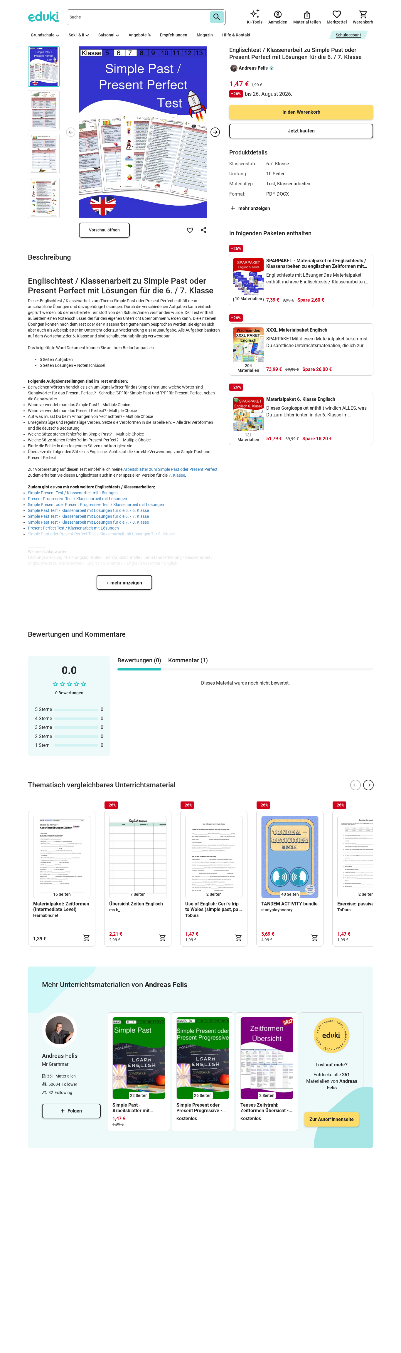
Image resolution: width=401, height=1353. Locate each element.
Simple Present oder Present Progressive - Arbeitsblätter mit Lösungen (199, 1107)
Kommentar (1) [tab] (188, 660)
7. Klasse (177, 475)
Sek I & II (76, 35)
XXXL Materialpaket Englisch (296, 330)
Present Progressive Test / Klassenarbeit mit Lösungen (77, 498)
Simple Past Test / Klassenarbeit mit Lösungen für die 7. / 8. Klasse (88, 522)
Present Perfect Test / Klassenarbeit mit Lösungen (73, 528)
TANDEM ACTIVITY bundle (289, 904)
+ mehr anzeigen (124, 583)
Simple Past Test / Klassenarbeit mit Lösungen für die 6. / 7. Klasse (88, 516)
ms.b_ (114, 909)
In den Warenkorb (301, 112)
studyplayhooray (276, 909)
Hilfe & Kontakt (236, 35)
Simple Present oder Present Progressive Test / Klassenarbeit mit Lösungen (96, 504)
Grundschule (43, 35)
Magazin (205, 35)
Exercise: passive (355, 904)
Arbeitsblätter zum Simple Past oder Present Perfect (170, 469)
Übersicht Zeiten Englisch (136, 904)
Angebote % (140, 35)
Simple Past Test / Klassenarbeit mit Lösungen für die (76, 510)
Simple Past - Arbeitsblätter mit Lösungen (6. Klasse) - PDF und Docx (136, 1107)
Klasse (142, 510)
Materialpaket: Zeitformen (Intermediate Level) (61, 906)
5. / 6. (130, 510)
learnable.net (45, 915)
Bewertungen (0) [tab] (139, 660)
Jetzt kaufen (301, 131)
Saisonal (106, 35)
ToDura (192, 915)
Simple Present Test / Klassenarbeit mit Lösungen (73, 492)
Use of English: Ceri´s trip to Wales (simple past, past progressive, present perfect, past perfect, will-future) (213, 906)
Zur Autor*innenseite (331, 1119)
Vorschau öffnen (104, 230)
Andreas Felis (253, 68)
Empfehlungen (173, 35)
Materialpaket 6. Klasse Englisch (300, 399)
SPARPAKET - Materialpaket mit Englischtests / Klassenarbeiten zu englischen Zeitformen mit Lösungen (316, 263)
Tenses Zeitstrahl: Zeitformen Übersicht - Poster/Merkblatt (264, 1107)
